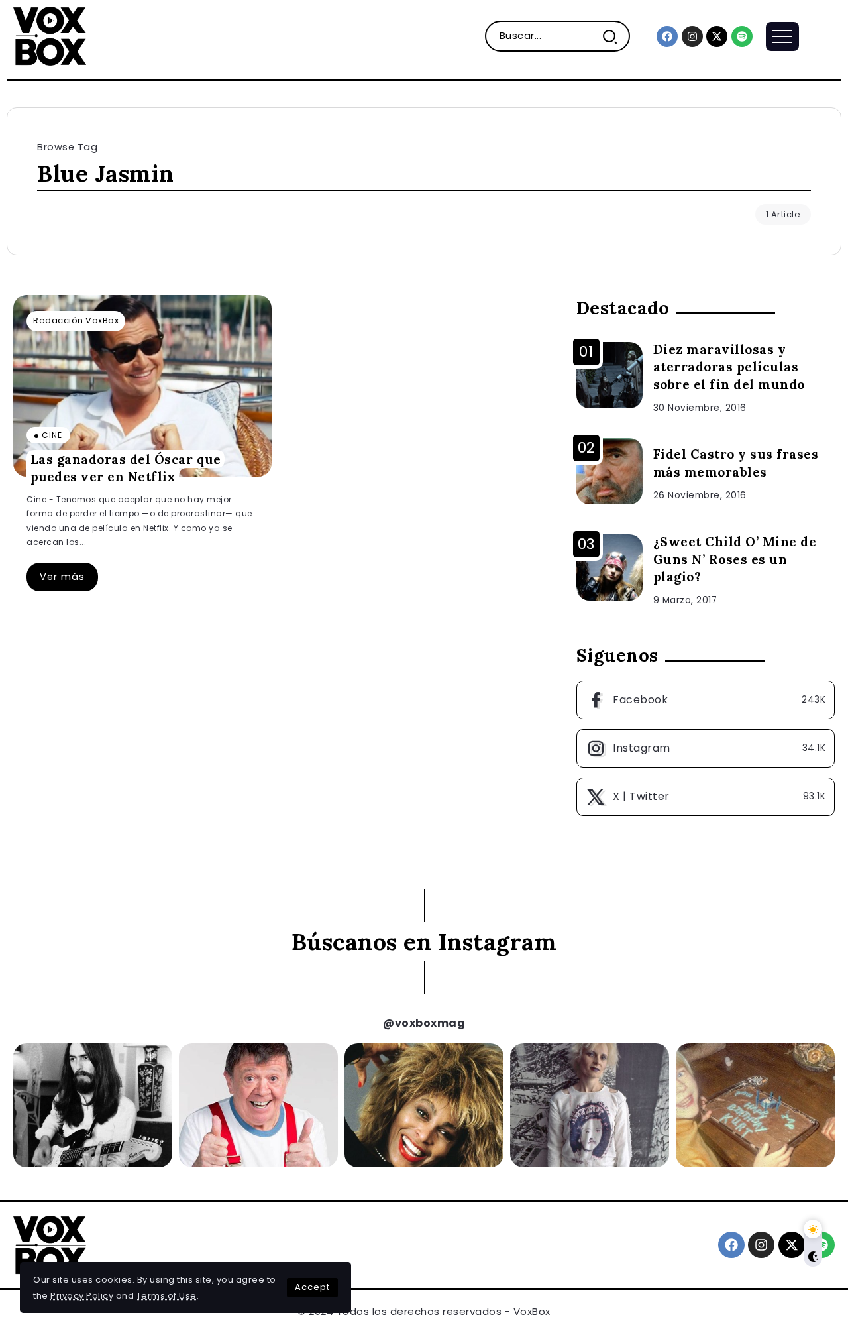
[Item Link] (142, 386)
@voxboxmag (424, 1023)
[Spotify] (742, 36)
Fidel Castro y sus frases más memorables (736, 463)
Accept (312, 1287)
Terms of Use (166, 1295)
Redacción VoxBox (76, 320)
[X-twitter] (716, 36)
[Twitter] (705, 796)
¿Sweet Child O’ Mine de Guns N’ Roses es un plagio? (735, 559)
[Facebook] (667, 36)
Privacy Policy (81, 1295)
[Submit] (615, 36)
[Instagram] (692, 36)
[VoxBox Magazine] (49, 35)
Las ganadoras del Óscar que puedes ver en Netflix (125, 468)
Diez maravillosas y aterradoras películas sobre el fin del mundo (729, 367)
